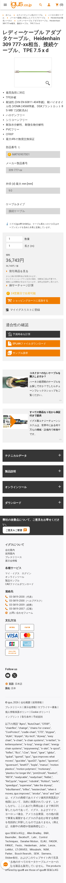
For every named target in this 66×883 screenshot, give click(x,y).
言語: (15, 683)
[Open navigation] (5, 5)
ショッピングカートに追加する (27, 301)
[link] (33, 335)
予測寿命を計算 (26, 335)
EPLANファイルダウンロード (26, 344)
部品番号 (11, 147)
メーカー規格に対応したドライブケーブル (27, 18)
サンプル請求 (21, 353)
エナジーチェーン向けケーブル (30, 15)
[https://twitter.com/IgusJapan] (14, 675)
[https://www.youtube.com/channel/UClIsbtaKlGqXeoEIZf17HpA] (7, 675)
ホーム (8, 15)
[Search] (41, 5)
